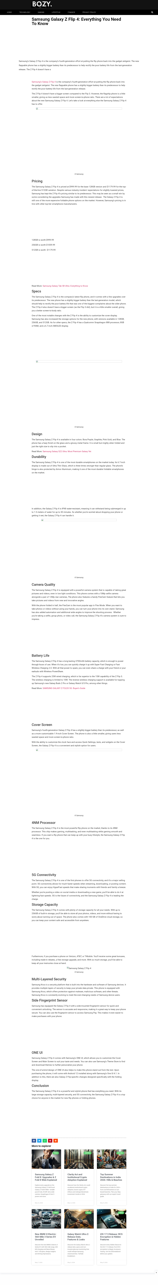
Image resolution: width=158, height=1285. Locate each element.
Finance (71, 12)
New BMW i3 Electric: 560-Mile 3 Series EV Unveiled (45, 1237)
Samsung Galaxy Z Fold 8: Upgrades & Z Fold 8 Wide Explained (46, 1177)
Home (9, 12)
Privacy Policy (89, 12)
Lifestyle (56, 12)
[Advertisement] (79, 43)
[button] (152, 12)
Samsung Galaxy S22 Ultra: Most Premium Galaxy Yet (67, 451)
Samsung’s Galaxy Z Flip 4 (44, 82)
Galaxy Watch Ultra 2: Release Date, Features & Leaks (78, 1237)
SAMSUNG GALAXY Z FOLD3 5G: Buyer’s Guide (64, 688)
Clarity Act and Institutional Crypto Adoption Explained (77, 1177)
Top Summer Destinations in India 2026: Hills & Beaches (111, 1177)
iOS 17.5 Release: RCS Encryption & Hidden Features (111, 1237)
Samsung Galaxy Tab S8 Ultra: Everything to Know (65, 286)
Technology (24, 12)
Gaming (41, 12)
